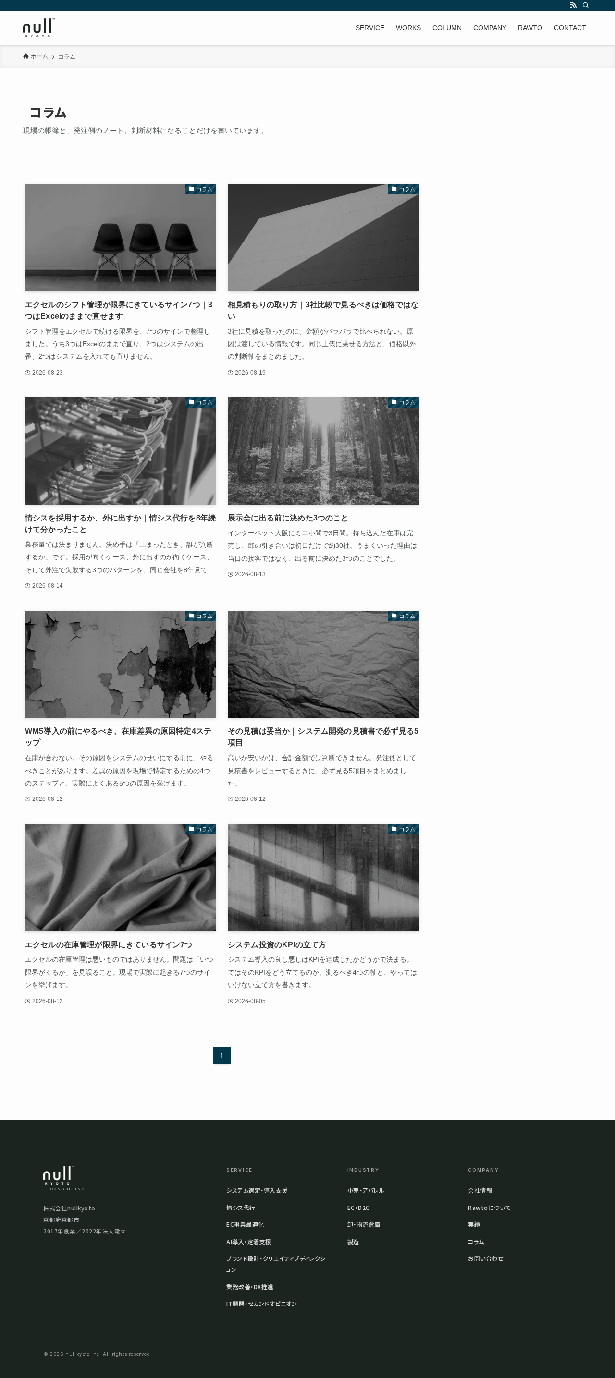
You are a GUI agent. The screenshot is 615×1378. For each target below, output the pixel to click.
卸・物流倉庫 (364, 1224)
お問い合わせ (486, 1258)
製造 (353, 1241)
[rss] (573, 5)
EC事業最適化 (245, 1224)
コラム (476, 1241)
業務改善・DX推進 (249, 1286)
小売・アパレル (366, 1190)
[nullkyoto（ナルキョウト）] (39, 27)
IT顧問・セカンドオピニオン (261, 1303)
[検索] (585, 5)
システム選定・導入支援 (257, 1190)
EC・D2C (358, 1207)
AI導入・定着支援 (248, 1241)
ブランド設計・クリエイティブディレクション (276, 1263)
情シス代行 (241, 1207)
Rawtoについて (489, 1207)
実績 (474, 1224)
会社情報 (480, 1190)
